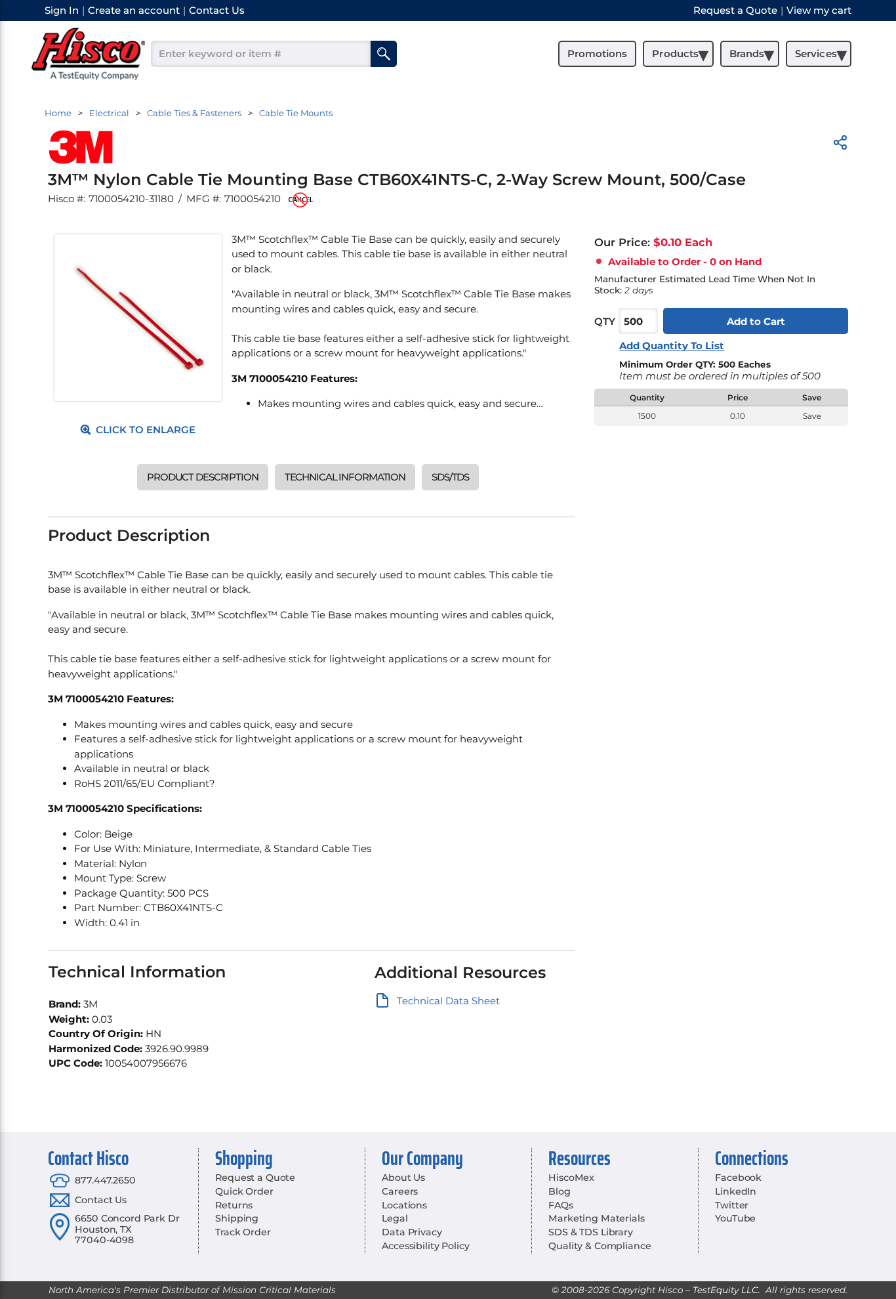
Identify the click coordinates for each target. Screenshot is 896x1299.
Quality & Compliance (599, 1246)
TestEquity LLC (725, 1290)
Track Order (242, 1232)
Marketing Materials (596, 1218)
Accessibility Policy (425, 1246)
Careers (400, 1191)
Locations (404, 1205)
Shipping (236, 1218)
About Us (403, 1177)
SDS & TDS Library (590, 1232)
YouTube (735, 1218)
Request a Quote (255, 1177)
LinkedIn (735, 1191)
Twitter (731, 1205)
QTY (604, 320)
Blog (559, 1191)
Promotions (597, 53)
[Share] (840, 145)
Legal (394, 1218)
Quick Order (244, 1191)
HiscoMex (571, 1177)
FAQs (560, 1205)
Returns (234, 1205)
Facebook (738, 1177)
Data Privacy (411, 1232)
